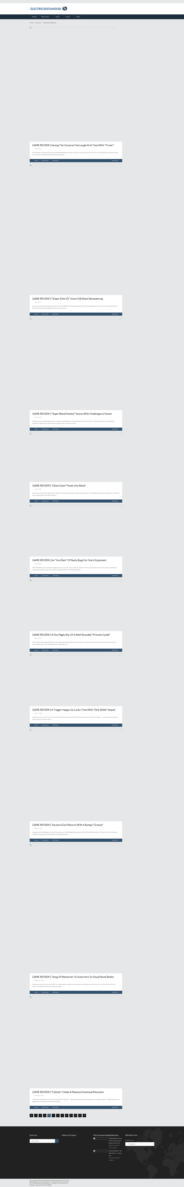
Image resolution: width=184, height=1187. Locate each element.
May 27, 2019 (37, 417)
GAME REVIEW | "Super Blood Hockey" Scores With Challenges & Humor (72, 413)
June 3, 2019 (37, 302)
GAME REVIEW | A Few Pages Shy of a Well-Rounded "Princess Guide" (71, 634)
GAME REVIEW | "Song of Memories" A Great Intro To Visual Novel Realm (73, 976)
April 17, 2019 (38, 638)
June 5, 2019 (37, 148)
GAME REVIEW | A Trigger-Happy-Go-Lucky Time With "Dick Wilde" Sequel (73, 709)
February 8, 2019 (38, 1095)
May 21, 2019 (37, 489)
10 (75, 1115)
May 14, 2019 (37, 563)
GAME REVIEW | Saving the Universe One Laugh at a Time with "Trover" (73, 145)
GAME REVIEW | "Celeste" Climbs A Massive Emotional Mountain (68, 1092)
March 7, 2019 (38, 713)
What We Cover (129, 1140)
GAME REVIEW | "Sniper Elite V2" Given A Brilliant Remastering (67, 298)
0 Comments (45, 160)
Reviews (38, 23)
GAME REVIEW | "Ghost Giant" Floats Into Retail (58, 485)
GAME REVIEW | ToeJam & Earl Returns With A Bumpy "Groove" (67, 824)
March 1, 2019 (38, 828)
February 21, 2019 (39, 980)
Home (32, 23)
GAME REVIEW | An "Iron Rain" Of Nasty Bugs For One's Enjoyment (69, 560)
